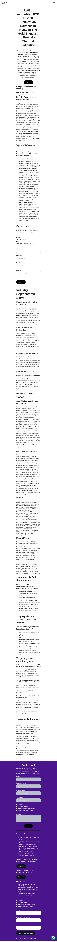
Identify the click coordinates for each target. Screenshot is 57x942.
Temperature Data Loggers (25, 906)
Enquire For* (19, 804)
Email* (18, 263)
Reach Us (28, 82)
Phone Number (20, 910)
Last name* (19, 255)
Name (18, 776)
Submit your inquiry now (26, 933)
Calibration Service (22, 902)
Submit (21, 282)
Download (21, 866)
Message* (19, 270)
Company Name (20, 790)
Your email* (19, 797)
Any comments (20, 925)
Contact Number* (21, 783)
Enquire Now (20, 900)
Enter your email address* (23, 917)
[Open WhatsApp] (53, 937)
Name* (18, 248)
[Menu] (54, 3)
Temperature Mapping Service (26, 904)
